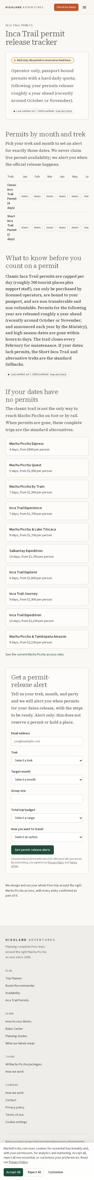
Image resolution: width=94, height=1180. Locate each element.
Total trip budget (23, 810)
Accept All (13, 1172)
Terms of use (14, 1115)
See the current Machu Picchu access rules (34, 654)
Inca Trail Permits (17, 1000)
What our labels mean (20, 1043)
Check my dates (66, 7)
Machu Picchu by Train (26, 486)
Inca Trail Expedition (25, 615)
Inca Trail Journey (23, 593)
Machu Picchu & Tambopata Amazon (37, 636)
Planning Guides (16, 1036)
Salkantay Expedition (26, 550)
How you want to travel (27, 829)
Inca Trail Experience (25, 507)
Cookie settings (16, 1122)
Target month (20, 771)
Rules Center (14, 1029)
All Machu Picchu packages (23, 1064)
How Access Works (18, 1021)
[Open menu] (84, 7)
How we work (14, 1071)
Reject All (34, 1172)
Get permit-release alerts (32, 850)
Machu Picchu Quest (25, 465)
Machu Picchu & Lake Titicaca (32, 529)
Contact (10, 1100)
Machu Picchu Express (26, 443)
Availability (12, 993)
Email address (20, 733)
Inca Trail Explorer (23, 572)
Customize (55, 1172)
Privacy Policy (56, 862)
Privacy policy (14, 1107)
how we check (64, 111)
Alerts (24, 196)
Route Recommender (20, 985)
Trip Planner (13, 978)
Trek (14, 752)
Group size (18, 791)
